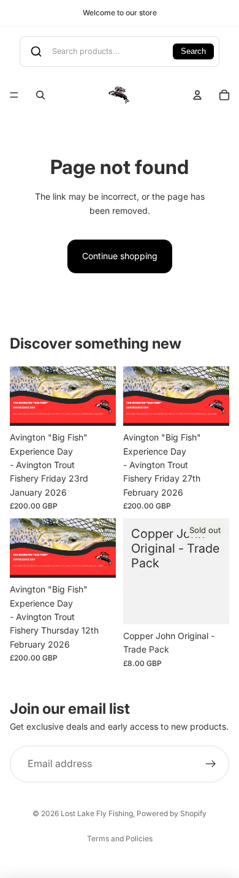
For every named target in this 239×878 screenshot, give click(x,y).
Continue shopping (119, 256)
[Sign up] (211, 764)
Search (193, 51)
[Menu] (14, 95)
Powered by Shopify (172, 813)
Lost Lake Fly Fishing (97, 813)
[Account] (197, 94)
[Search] (40, 94)
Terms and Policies (120, 838)
